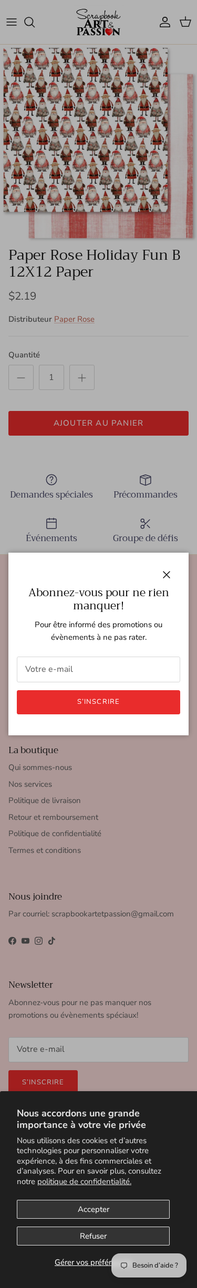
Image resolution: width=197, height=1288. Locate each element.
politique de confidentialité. (84, 1181)
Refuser (93, 1236)
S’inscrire (98, 701)
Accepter (93, 1209)
